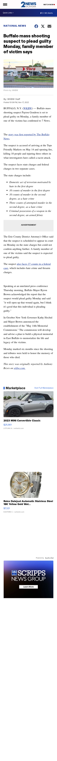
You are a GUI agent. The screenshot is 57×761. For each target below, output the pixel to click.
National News (15, 25)
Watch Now (48, 4)
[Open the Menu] (5, 4)
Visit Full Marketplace (43, 388)
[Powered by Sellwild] (49, 558)
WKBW (27, 108)
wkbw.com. (19, 368)
